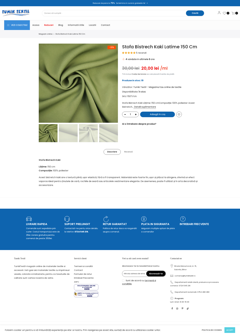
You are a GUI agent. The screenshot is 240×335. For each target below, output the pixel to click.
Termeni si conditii (83, 266)
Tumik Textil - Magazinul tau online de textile (157, 87)
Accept (229, 330)
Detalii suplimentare (144, 106)
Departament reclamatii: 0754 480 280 (192, 292)
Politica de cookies (212, 330)
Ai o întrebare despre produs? (139, 124)
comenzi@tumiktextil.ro (185, 275)
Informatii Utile (76, 25)
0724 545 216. (81, 231)
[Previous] (44, 83)
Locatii (92, 25)
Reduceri (48, 25)
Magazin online (45, 34)
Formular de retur (83, 274)
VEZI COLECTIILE (19, 25)
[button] (129, 52)
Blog (60, 25)
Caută (195, 13)
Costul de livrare (139, 74)
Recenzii (128, 151)
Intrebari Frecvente (84, 277)
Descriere (112, 151)
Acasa (35, 25)
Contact (105, 25)
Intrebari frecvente (194, 224)
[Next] (113, 83)
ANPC (76, 282)
